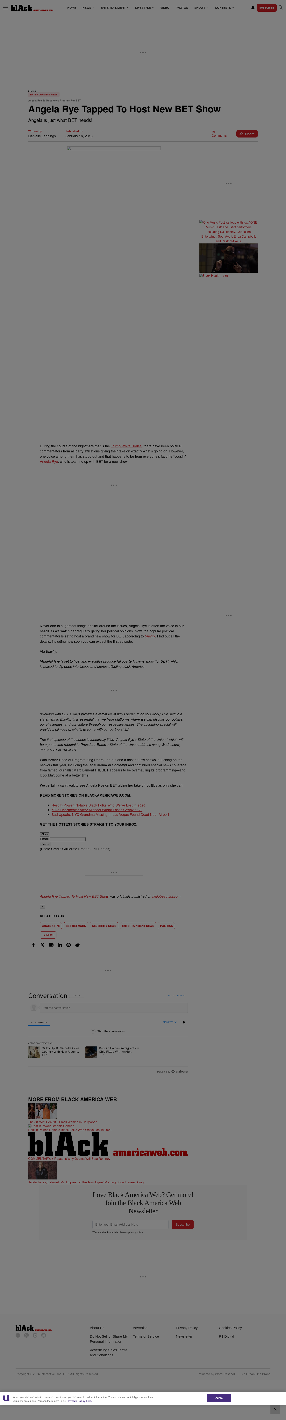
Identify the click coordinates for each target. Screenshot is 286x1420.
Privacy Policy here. (80, 1401)
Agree (219, 1398)
